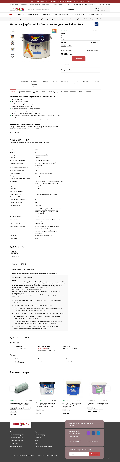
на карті (71, 425)
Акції (11, 14)
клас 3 (36, 202)
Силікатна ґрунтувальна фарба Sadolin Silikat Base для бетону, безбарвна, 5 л (71, 404)
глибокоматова (39, 223)
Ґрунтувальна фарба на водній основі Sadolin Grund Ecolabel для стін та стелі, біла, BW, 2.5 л (46, 404)
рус (69, 4)
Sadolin (37, 147)
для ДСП (43, 231)
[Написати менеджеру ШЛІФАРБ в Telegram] (98, 433)
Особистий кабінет (104, 4)
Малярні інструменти (94, 14)
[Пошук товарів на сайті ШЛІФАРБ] (58, 9)
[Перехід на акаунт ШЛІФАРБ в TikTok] (109, 458)
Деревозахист (80, 14)
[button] (12, 30)
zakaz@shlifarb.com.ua (93, 441)
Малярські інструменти (17, 446)
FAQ (55, 4)
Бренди (18, 14)
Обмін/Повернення (47, 4)
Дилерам (38, 437)
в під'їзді (44, 208)
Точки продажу (40, 435)
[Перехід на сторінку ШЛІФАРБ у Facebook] (109, 448)
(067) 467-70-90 (84, 1)
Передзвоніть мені (75, 436)
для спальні (51, 210)
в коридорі (38, 208)
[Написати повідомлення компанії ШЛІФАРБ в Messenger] (93, 433)
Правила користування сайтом (25, 455)
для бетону (50, 231)
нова (36, 235)
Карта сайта (13, 455)
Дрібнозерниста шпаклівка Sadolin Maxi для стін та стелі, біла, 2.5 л (98, 404)
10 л (36, 152)
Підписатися (94, 454)
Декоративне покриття (31, 14)
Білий (36, 149)
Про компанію (14, 4)
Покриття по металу (66, 14)
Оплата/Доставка (35, 4)
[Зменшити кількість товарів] (62, 59)
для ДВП (37, 231)
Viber (59, 1)
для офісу (44, 210)
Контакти (61, 4)
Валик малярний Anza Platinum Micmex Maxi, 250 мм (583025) (19, 404)
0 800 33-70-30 (74, 432)
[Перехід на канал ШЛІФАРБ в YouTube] (109, 455)
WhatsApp (74, 1)
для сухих (38, 205)
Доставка (14, 342)
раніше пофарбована (45, 235)
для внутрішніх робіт (41, 155)
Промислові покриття (49, 14)
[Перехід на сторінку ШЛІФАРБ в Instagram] (109, 451)
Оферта (37, 440)
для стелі (37, 158)
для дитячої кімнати (54, 208)
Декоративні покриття (17, 435)
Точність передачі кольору (43, 446)
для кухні (37, 210)
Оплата (13, 355)
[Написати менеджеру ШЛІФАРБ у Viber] (88, 433)
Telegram (65, 1)
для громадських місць (47, 212)
